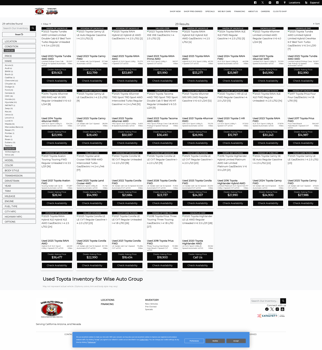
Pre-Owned (150, 307)
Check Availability (57, 80)
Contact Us (70, 334)
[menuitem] (20, 50)
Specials (149, 309)
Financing (107, 304)
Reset (18, 34)
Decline (215, 341)
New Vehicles (151, 304)
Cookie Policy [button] (143, 340)
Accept (236, 341)
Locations (294, 2)
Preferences (194, 341)
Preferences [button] (92, 342)
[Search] (33, 28)
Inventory (152, 300)
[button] (175, 11)
